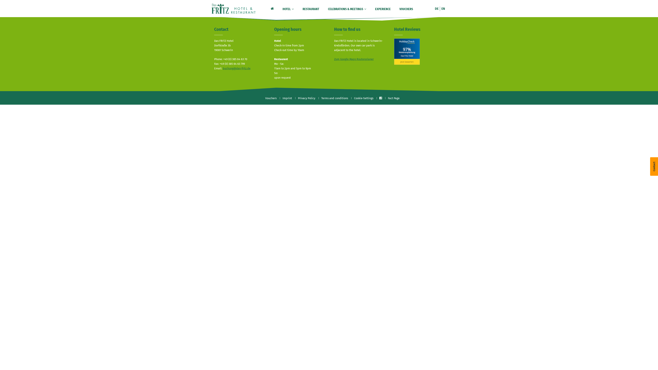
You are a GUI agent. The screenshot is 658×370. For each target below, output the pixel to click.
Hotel (287, 9)
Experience (383, 9)
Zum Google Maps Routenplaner (354, 59)
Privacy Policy (306, 98)
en (443, 9)
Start (272, 8)
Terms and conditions (334, 98)
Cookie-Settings (363, 98)
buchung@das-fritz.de (237, 68)
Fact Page (394, 98)
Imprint (287, 98)
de (436, 9)
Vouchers (406, 9)
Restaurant (311, 9)
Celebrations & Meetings (346, 9)
